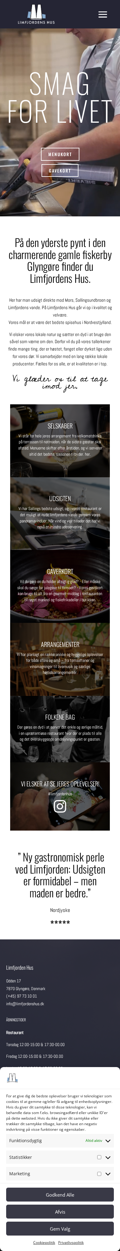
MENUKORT (60, 154)
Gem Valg (60, 1229)
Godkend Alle (60, 1195)
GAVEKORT (60, 170)
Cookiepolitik (44, 1242)
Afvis (60, 1212)
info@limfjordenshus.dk (25, 1003)
